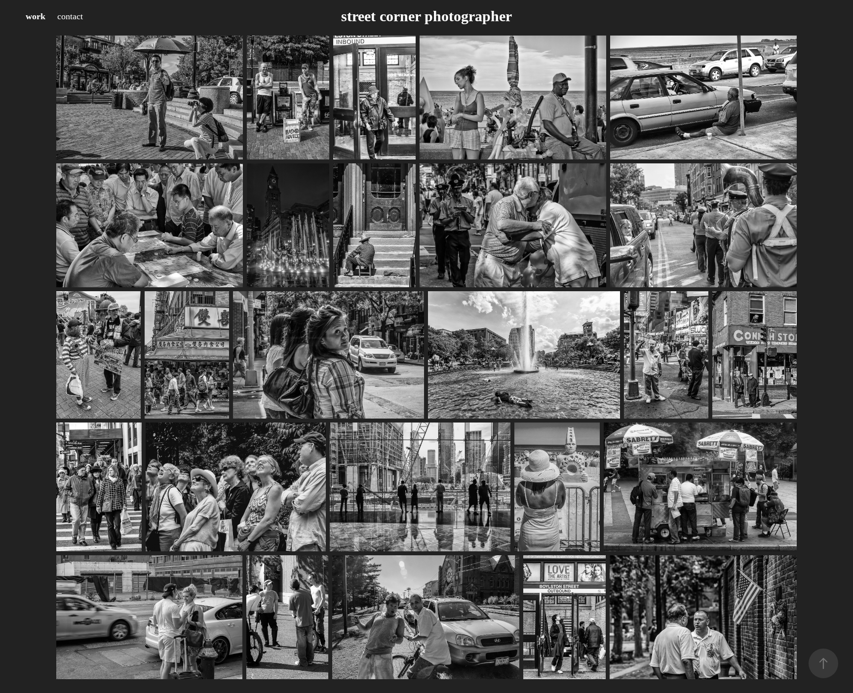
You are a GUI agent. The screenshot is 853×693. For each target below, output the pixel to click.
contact (70, 16)
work (35, 16)
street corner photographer (426, 16)
